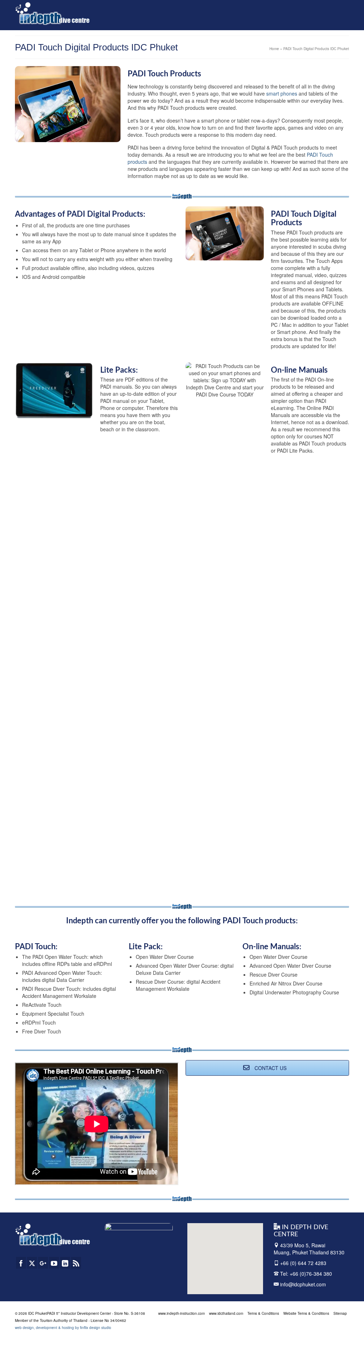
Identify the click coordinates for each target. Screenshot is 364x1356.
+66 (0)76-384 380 (311, 1273)
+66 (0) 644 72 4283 (303, 1262)
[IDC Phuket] (53, 13)
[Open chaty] (344, 1337)
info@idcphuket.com (302, 1284)
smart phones (281, 93)
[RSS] (76, 1262)
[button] (210, 1256)
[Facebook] (21, 1262)
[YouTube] (54, 1262)
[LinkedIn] (65, 1262)
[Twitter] (32, 1262)
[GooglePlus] (43, 1262)
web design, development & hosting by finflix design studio (63, 1327)
